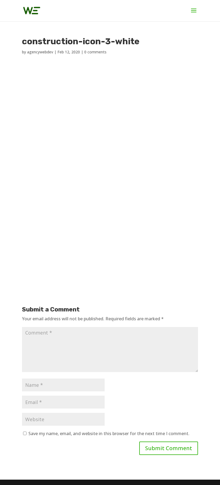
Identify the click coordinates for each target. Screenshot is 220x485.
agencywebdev (40, 51)
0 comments (95, 51)
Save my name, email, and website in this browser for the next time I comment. (108, 433)
